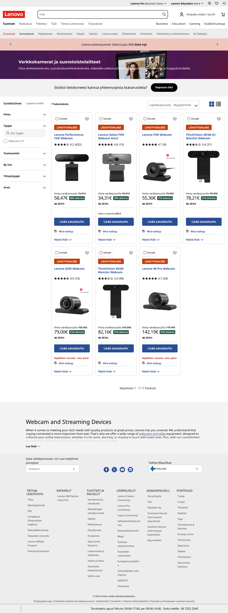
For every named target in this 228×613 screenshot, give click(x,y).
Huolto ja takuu (96, 560)
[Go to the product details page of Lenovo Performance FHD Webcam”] (72, 167)
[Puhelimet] (154, 34)
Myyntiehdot (154, 540)
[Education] (187, 23)
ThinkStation (184, 557)
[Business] (169, 23)
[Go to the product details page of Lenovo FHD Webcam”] (160, 167)
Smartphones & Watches (186, 526)
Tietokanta (123, 586)
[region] (114, 87)
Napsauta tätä (164, 87)
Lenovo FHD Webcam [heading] (157, 135)
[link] (224, 4)
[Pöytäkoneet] (54, 34)
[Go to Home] (14, 14)
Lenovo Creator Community (126, 498)
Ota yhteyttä (154, 496)
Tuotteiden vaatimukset (124, 553)
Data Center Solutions (94, 543)
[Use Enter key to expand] (217, 14)
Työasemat (93, 535)
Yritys (30, 499)
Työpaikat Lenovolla (38, 535)
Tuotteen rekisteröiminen (126, 544)
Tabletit (91, 518)
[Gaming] (201, 23)
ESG (30, 510)
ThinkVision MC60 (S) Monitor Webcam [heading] (200, 136)
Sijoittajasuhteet (36, 505)
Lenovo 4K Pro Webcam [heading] (158, 269)
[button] (209, 3)
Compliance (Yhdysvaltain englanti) (35, 520)
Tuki (149, 501)
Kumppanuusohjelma (128, 563)
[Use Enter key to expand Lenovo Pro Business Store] (165, 3)
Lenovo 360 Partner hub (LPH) (68, 498)
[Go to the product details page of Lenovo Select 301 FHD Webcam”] (116, 167)
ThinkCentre (184, 539)
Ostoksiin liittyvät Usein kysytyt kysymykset (156, 530)
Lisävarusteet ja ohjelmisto (96, 553)
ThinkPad (183, 507)
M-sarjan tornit (185, 534)
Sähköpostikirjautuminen (129, 523)
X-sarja (181, 501)
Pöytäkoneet (94, 530)
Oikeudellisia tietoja (38, 530)
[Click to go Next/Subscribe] (74, 469)
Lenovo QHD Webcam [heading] (69, 269)
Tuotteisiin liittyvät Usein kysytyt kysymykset (157, 517)
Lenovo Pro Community (124, 507)
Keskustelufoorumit (128, 530)
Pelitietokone (95, 524)
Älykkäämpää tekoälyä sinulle (96, 511)
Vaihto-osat (94, 576)
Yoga (180, 518)
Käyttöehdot (103, 601)
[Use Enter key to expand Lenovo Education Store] (202, 3)
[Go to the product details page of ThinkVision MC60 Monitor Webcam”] (116, 301)
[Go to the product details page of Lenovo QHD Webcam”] (72, 301)
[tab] (211, 104)
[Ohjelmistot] (137, 34)
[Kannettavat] (35, 34)
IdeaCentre (183, 545)
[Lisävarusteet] (119, 34)
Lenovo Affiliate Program (36, 543)
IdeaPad (182, 513)
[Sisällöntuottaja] (226, 23)
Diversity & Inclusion (38, 551)
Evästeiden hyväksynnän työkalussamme (74, 601)
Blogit (121, 536)
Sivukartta (116, 601)
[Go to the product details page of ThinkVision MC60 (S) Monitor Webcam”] (204, 167)
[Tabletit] (99, 34)
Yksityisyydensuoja (42, 601)
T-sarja (181, 496)
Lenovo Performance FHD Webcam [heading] (69, 136)
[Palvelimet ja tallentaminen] (191, 34)
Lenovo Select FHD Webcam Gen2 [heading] (111, 136)
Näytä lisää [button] (61, 239)
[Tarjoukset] (16, 34)
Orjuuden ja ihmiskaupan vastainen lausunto (173, 601)
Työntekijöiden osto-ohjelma (128, 572)
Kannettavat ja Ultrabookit (95, 501)
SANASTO (123, 580)
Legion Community (128, 515)
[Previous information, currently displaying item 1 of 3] (11, 44)
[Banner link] (114, 44)
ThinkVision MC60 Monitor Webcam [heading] (110, 270)
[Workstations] (74, 34)
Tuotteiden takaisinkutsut (95, 568)
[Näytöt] (86, 34)
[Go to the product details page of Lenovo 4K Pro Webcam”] (160, 301)
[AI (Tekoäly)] (208, 34)
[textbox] (175, 468)
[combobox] (99, 14)
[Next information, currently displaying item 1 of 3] (217, 44)
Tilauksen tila (154, 507)
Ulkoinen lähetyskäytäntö (135, 601)
